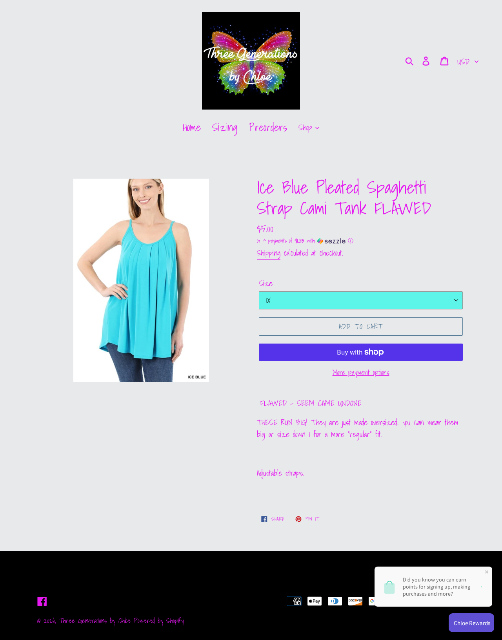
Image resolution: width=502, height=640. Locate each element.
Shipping (268, 253)
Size (266, 283)
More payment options (361, 372)
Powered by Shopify (159, 620)
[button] (361, 240)
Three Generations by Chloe (95, 620)
